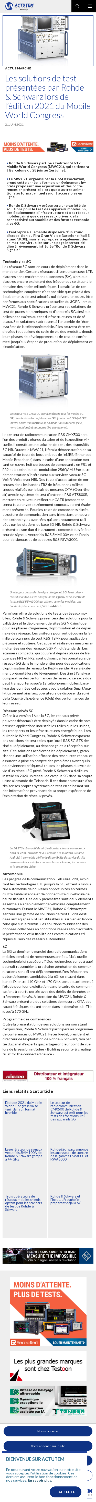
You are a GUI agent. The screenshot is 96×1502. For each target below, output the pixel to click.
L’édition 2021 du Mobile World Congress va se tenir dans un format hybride (23, 1108)
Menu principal (90, 6)
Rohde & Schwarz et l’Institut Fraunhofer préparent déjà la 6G (65, 1199)
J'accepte (65, 1492)
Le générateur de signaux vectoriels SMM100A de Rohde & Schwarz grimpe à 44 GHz (23, 1154)
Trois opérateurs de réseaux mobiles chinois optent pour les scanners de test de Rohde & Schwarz (23, 1203)
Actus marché (18, 68)
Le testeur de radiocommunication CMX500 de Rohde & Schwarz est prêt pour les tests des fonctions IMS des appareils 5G (69, 1111)
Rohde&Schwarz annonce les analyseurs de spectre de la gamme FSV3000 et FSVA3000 (69, 1154)
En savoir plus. (40, 1480)
